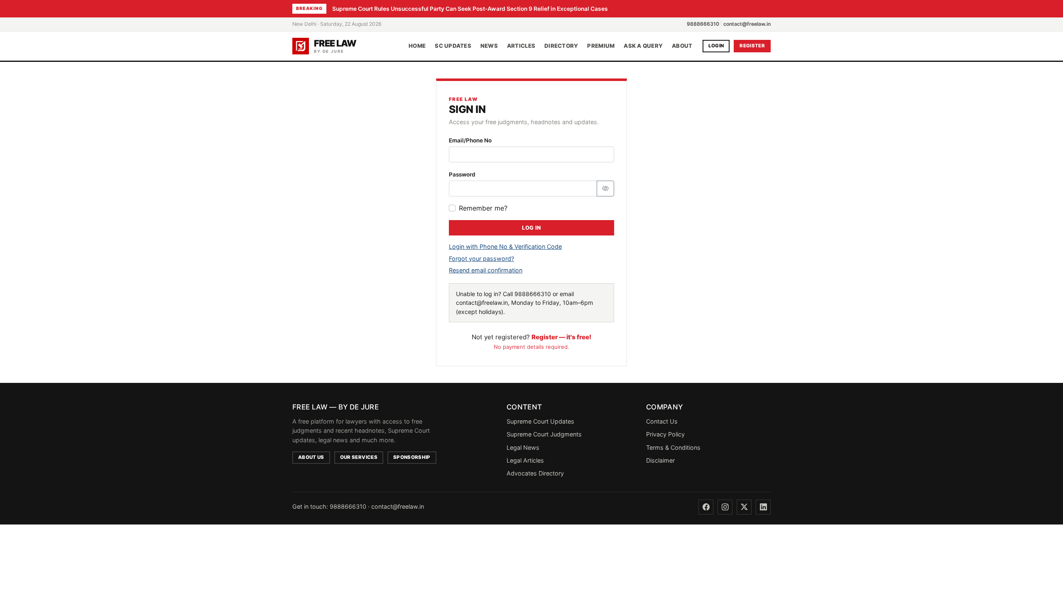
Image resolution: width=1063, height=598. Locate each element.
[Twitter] (744, 507)
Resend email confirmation (485, 270)
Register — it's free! (561, 337)
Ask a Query (643, 45)
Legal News (523, 447)
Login (716, 46)
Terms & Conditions (673, 447)
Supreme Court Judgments (544, 434)
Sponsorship (412, 457)
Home (417, 45)
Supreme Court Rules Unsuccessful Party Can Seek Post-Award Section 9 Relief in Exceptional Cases (470, 8)
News (489, 45)
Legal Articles (525, 460)
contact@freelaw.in (747, 24)
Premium (601, 45)
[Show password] (605, 188)
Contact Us (662, 421)
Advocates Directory (535, 473)
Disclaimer (660, 460)
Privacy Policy (665, 434)
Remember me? (483, 208)
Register (752, 46)
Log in (531, 228)
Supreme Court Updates (540, 421)
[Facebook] (705, 507)
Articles (521, 45)
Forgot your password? (481, 258)
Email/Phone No (470, 140)
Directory (561, 45)
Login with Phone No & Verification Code (505, 246)
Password (462, 174)
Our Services (358, 457)
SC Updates (453, 45)
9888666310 (703, 24)
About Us (311, 457)
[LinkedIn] (763, 507)
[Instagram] (725, 507)
